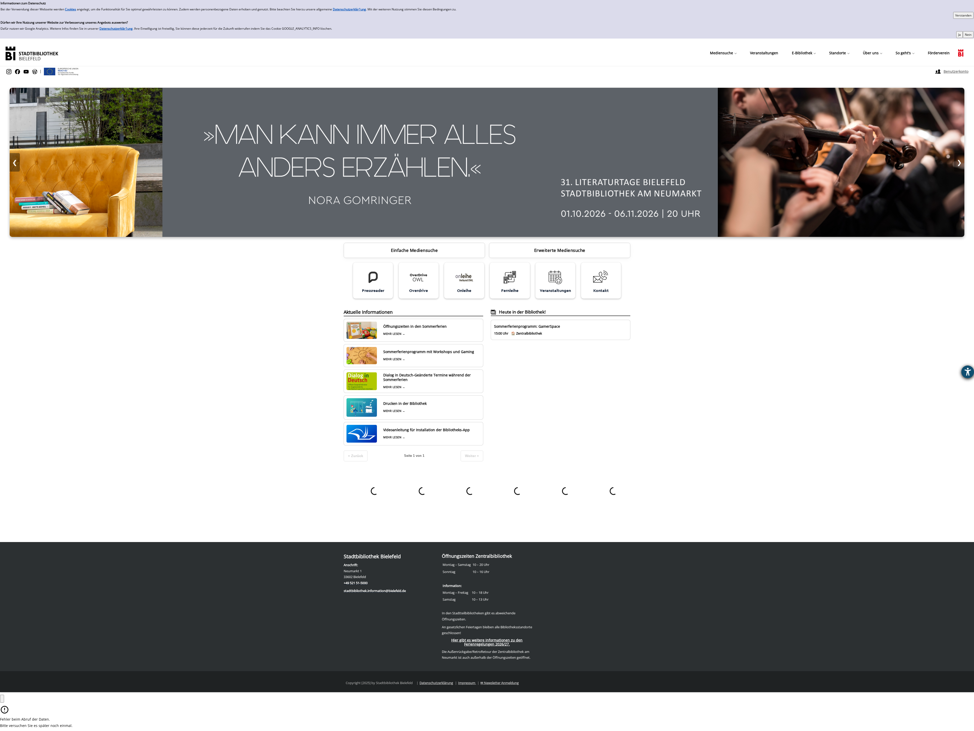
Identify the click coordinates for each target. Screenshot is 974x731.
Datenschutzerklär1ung (349, 9)
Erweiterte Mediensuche (559, 250)
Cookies (70, 9)
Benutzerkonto (956, 71)
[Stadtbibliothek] (31, 52)
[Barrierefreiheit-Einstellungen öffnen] (967, 372)
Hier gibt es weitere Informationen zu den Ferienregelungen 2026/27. (487, 642)
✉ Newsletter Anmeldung (499, 683)
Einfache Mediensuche (414, 250)
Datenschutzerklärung (436, 683)
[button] (723, 53)
